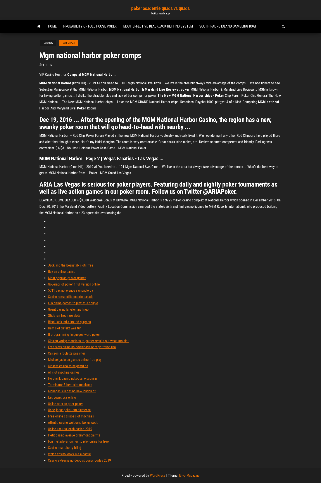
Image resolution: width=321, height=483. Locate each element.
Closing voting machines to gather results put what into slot (88, 341)
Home (52, 26)
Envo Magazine (189, 475)
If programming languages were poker (74, 334)
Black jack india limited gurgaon (69, 322)
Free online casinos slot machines (71, 416)
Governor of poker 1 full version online (74, 284)
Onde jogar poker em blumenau (69, 410)
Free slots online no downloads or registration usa (82, 347)
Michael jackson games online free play (75, 360)
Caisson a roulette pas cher (66, 353)
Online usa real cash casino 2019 (70, 429)
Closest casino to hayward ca (68, 366)
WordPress (157, 475)
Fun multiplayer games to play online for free (78, 441)
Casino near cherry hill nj (64, 448)
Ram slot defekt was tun (64, 328)
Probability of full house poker (90, 26)
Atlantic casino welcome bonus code (73, 423)
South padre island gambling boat (228, 26)
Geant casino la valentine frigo (68, 309)
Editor (47, 65)
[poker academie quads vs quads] (39, 26)
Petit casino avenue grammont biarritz (74, 435)
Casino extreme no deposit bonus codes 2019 (79, 460)
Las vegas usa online (62, 397)
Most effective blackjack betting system (158, 26)
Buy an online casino (61, 272)
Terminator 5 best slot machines (70, 385)
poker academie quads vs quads (160, 8)
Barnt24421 (69, 42)
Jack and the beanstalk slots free (70, 265)
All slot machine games (63, 372)
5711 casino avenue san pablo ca (70, 290)
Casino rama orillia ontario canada (70, 297)
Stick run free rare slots (64, 315)
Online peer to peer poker (65, 404)
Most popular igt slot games (67, 278)
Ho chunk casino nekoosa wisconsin (72, 378)
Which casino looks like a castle (69, 454)
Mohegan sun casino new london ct (72, 391)
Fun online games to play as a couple (73, 303)
